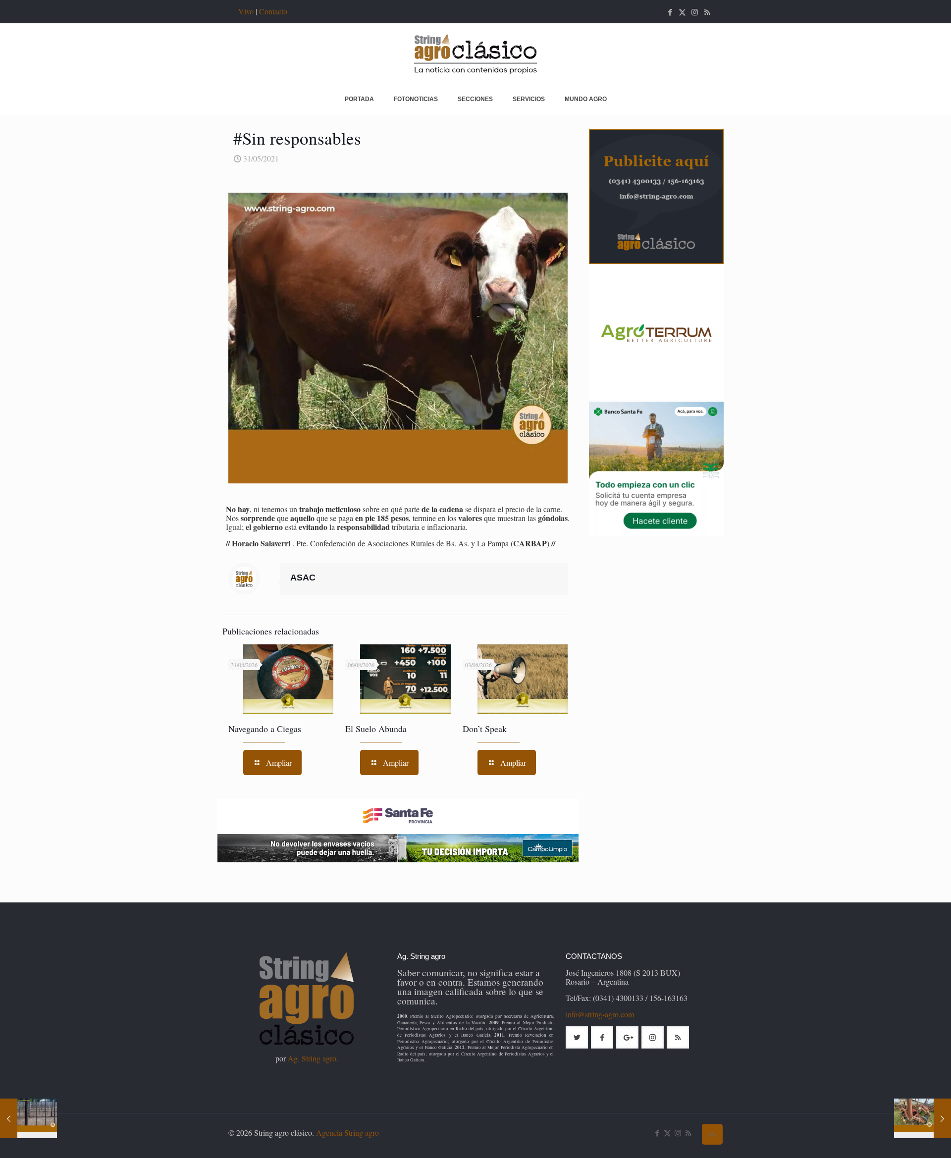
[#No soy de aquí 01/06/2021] (922, 1118)
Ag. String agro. (313, 1058)
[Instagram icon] (694, 12)
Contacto (273, 11)
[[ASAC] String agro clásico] (475, 53)
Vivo (246, 11)
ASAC (303, 577)
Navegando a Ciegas (264, 729)
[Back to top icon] (712, 1134)
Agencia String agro (347, 1132)
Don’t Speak (485, 729)
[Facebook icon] (670, 12)
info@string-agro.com (600, 1014)
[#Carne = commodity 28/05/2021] (28, 1118)
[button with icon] (577, 1037)
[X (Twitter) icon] (682, 12)
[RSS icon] (707, 12)
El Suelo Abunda (376, 729)
